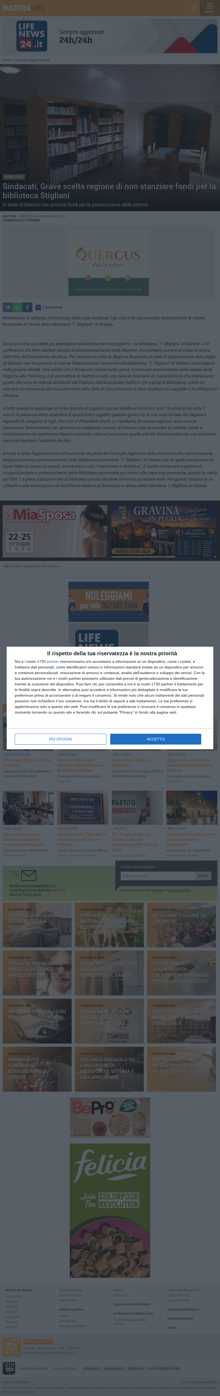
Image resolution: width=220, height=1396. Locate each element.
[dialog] (110, 698)
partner (53, 661)
